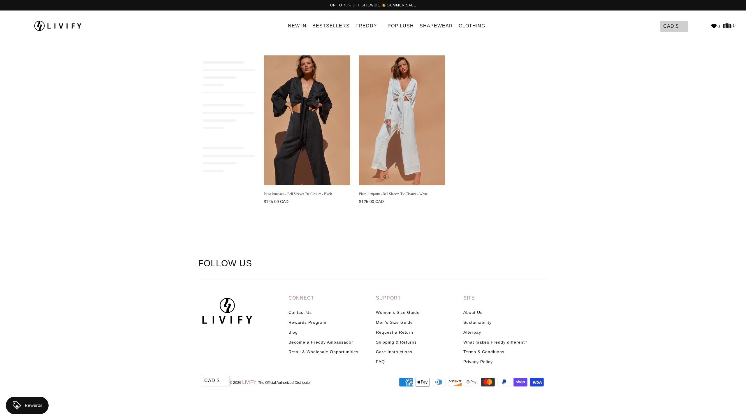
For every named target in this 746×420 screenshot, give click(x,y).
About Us (473, 312)
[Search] (703, 26)
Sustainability (477, 322)
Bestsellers (331, 25)
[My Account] (694, 26)
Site (469, 297)
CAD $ (671, 26)
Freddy (367, 25)
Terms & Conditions (483, 351)
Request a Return (394, 332)
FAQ (380, 361)
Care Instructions (394, 351)
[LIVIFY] (60, 26)
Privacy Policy (478, 361)
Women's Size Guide (398, 312)
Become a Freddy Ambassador (320, 342)
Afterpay (472, 332)
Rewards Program (307, 322)
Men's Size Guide (394, 322)
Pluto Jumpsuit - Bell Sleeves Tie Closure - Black (298, 194)
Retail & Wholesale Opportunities (323, 351)
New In (297, 25)
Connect (301, 297)
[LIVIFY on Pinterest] (530, 264)
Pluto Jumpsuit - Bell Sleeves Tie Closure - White (393, 194)
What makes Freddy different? (495, 342)
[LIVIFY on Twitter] (506, 264)
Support (388, 297)
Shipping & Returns (396, 342)
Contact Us (300, 312)
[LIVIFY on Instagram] (542, 264)
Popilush (401, 25)
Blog (293, 332)
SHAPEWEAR (436, 25)
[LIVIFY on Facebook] (518, 264)
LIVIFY (249, 382)
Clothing (473, 25)
